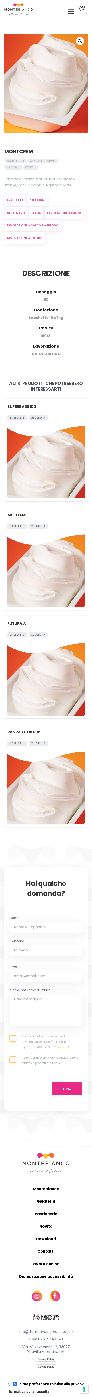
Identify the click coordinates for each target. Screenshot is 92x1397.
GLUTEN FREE (16, 213)
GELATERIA (37, 200)
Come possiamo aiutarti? (30, 990)
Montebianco (46, 1189)
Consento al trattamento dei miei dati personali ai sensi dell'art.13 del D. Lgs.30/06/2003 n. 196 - (47, 1042)
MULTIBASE (17, 515)
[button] (71, 11)
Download (46, 1239)
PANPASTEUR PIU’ (23, 732)
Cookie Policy (46, 1366)
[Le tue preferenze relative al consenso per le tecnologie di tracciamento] (84, 1389)
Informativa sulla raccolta (27, 1391)
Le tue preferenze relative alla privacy (50, 1384)
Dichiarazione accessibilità (46, 1276)
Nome (14, 918)
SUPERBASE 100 (21, 406)
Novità (46, 1226)
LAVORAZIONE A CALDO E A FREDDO (33, 225)
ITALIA (36, 213)
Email (14, 967)
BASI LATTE (15, 200)
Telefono (17, 941)
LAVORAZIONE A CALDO (64, 213)
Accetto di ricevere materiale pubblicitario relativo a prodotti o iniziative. (50, 1060)
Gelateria (46, 1201)
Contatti (46, 1251)
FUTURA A (16, 623)
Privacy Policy (63, 1047)
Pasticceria (46, 1214)
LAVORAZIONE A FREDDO (25, 238)
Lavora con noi (46, 1264)
